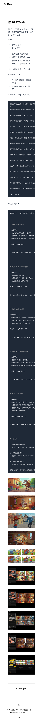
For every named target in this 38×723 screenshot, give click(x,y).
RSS (17, 710)
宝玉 (13, 710)
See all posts (22, 689)
